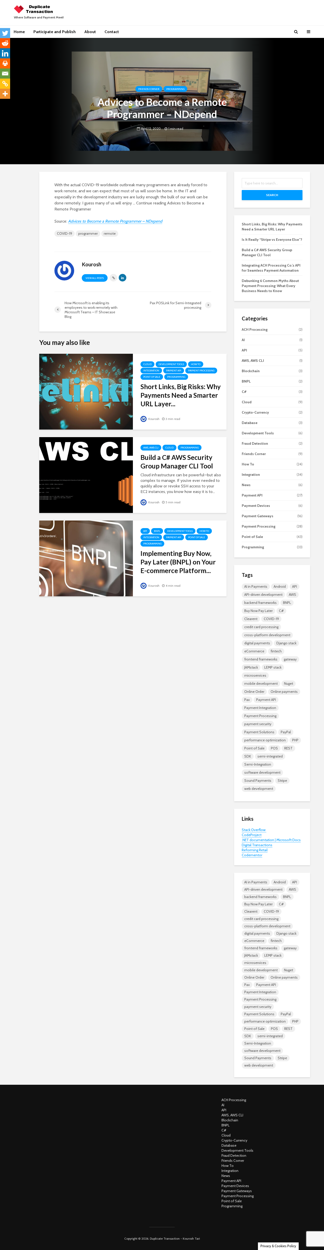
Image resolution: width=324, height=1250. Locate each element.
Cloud (147, 364)
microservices (255, 675)
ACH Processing (255, 329)
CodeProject (251, 835)
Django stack (286, 643)
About (90, 31)
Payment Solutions (259, 732)
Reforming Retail (255, 850)
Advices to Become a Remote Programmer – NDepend (115, 221)
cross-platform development (267, 635)
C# (244, 391)
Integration (151, 370)
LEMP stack (272, 667)
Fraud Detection (255, 443)
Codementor (252, 855)
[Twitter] (5, 33)
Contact (112, 31)
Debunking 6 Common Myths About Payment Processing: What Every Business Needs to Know (270, 285)
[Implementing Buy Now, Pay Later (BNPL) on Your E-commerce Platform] (86, 558)
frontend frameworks (260, 659)
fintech (276, 651)
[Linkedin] (5, 53)
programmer (88, 233)
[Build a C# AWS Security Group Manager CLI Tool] (86, 474)
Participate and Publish (54, 31)
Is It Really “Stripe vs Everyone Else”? (272, 239)
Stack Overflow (254, 830)
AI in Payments (255, 586)
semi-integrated (270, 756)
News (246, 485)
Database (249, 422)
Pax (247, 699)
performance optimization (265, 740)
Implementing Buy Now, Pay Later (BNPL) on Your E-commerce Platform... (178, 562)
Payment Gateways (257, 516)
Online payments (284, 691)
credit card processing (261, 627)
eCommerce (254, 651)
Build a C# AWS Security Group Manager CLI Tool (176, 461)
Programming (175, 89)
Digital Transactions (257, 845)
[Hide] (2, 104)
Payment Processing (201, 370)
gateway (290, 659)
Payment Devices (256, 505)
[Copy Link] (5, 84)
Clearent (250, 619)
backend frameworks (260, 602)
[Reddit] (5, 43)
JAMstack (251, 667)
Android (280, 586)
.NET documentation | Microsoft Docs (271, 840)
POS (274, 748)
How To (195, 364)
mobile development (261, 683)
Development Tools (171, 364)
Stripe (282, 780)
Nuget (288, 683)
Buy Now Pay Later (258, 610)
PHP (295, 740)
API (145, 531)
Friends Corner (148, 89)
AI (243, 340)
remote (110, 233)
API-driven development (263, 594)
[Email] (5, 73)
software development (262, 772)
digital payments (257, 643)
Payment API (173, 370)
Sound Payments (257, 780)
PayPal (286, 732)
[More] (5, 94)
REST (288, 748)
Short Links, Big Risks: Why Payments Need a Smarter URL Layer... (180, 395)
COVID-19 (64, 233)
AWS (292, 594)
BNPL (157, 531)
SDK (247, 756)
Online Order (254, 691)
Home (19, 31)
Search (272, 195)
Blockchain (251, 371)
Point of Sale (151, 377)
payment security (257, 724)
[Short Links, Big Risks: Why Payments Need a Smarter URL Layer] (86, 391)
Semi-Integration (257, 764)
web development (258, 788)
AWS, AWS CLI (150, 447)
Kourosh (153, 419)
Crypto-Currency (255, 412)
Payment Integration (260, 707)
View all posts (95, 278)
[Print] (5, 63)
